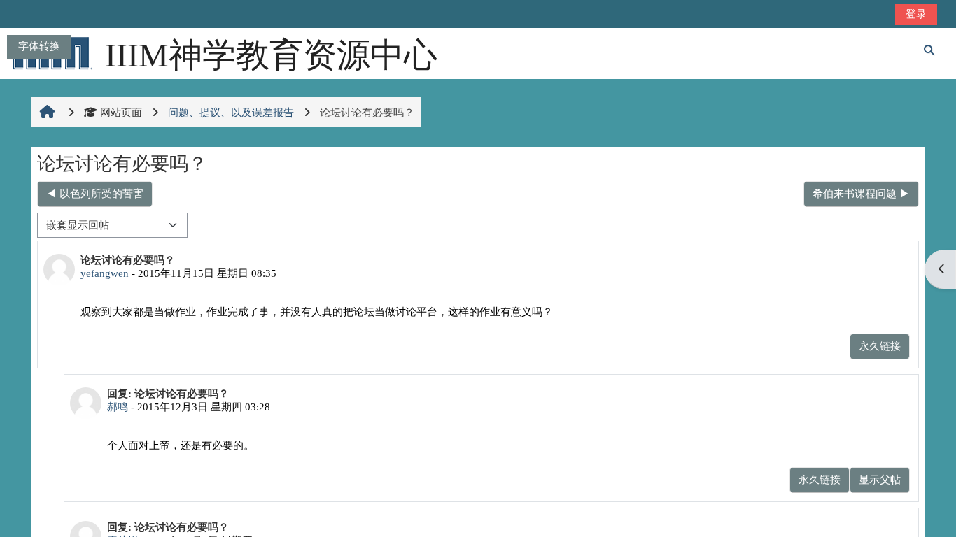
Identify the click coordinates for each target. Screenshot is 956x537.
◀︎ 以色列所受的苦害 (94, 193)
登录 (916, 14)
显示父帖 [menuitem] (880, 479)
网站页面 (121, 112)
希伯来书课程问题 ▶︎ (861, 193)
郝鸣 (117, 407)
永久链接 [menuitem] (880, 346)
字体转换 (39, 46)
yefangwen (104, 273)
